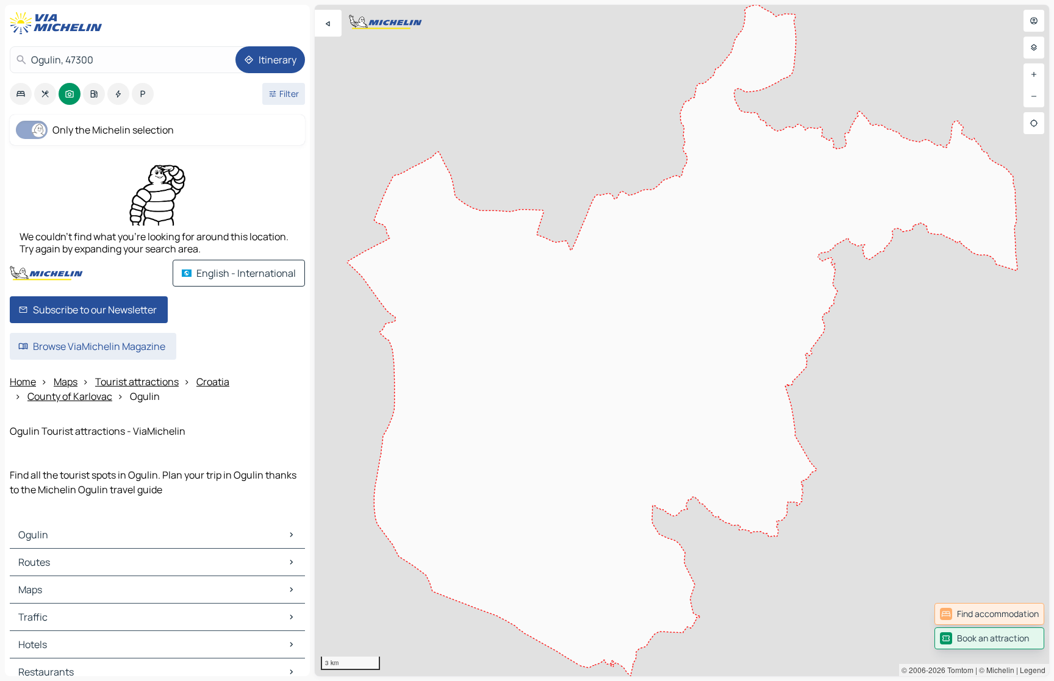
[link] (989, 614)
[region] (682, 340)
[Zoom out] (1034, 96)
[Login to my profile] (1034, 21)
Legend (1032, 670)
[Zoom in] (1034, 74)
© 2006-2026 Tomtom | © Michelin (958, 670)
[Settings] (1034, 48)
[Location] (1034, 123)
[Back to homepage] (58, 23)
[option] (21, 94)
